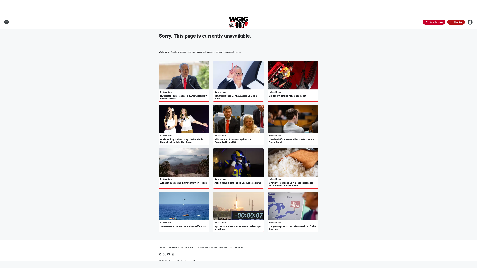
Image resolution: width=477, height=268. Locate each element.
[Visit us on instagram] (172, 254)
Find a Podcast (237, 247)
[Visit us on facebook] (160, 254)
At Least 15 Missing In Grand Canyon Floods (183, 183)
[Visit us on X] (164, 254)
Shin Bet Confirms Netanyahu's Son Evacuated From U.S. (233, 140)
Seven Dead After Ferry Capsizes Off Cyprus (183, 226)
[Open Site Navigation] (6, 22)
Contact (162, 247)
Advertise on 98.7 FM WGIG (181, 247)
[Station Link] (238, 22)
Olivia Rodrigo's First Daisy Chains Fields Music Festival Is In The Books (181, 140)
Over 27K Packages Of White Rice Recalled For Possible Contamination (291, 184)
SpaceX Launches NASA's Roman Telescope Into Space (237, 227)
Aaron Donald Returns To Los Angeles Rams (238, 183)
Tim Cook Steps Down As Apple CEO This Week (236, 97)
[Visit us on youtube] (168, 254)
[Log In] (470, 22)
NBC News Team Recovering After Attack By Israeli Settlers (183, 97)
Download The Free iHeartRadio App (211, 247)
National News (166, 92)
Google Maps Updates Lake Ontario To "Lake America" (292, 227)
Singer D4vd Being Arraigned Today (287, 96)
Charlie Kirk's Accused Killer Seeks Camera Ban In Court (291, 140)
